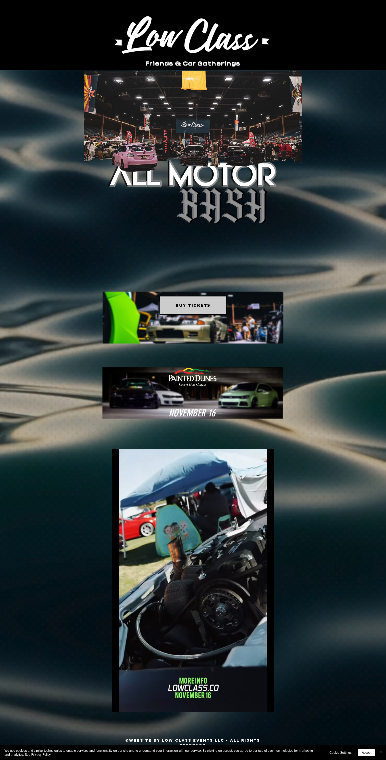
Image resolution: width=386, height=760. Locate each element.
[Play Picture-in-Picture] (260, 706)
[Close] (380, 752)
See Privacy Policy (38, 754)
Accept (366, 752)
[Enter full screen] (268, 706)
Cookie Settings (340, 752)
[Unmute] (126, 706)
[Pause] (118, 706)
